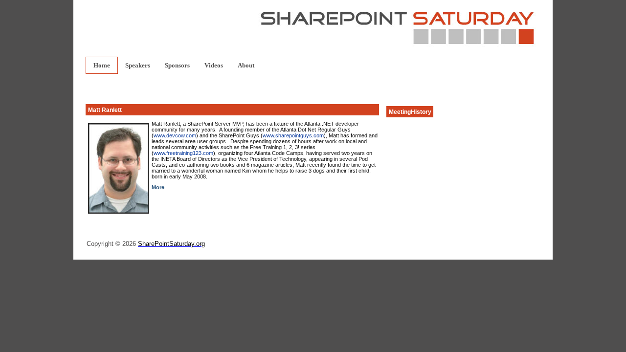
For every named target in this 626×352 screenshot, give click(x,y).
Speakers (137, 65)
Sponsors (177, 65)
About (246, 65)
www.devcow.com (175, 135)
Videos (213, 65)
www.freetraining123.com (183, 153)
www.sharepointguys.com (293, 135)
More (158, 187)
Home (101, 65)
